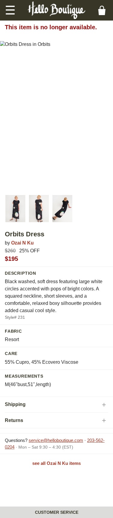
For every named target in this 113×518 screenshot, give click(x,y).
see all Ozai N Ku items (56, 463)
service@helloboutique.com (56, 440)
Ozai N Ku (22, 242)
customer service (56, 512)
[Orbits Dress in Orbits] (15, 208)
